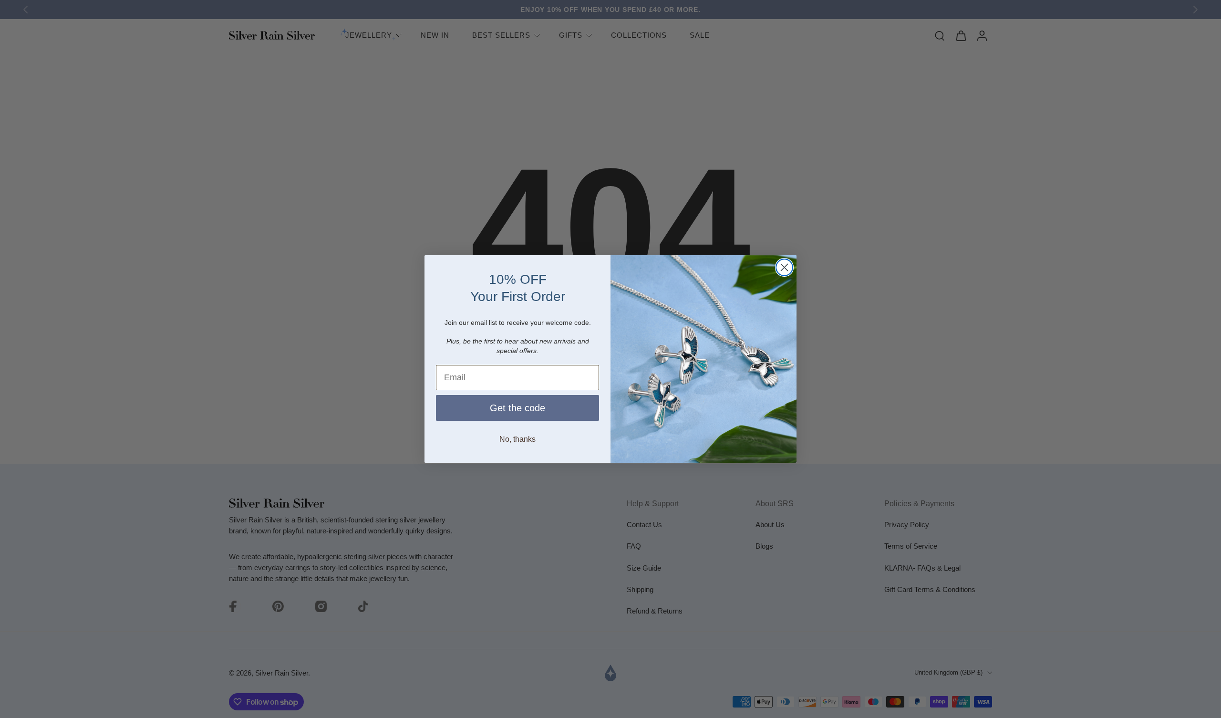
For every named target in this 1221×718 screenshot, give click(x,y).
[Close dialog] (784, 267)
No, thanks (517, 439)
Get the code (517, 408)
